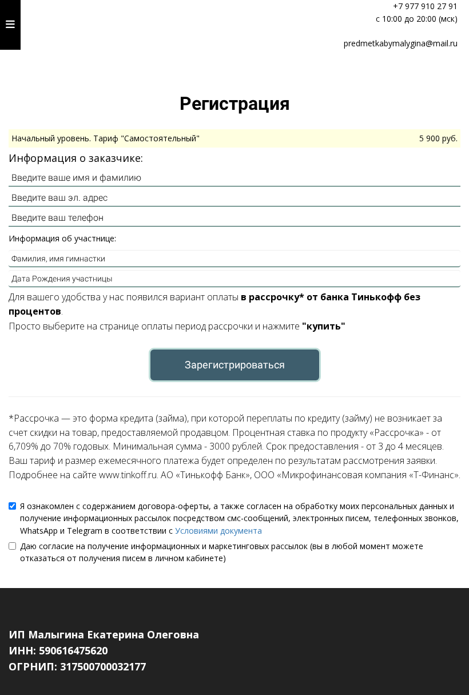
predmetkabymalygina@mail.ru (401, 43)
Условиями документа (218, 530)
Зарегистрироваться (235, 365)
